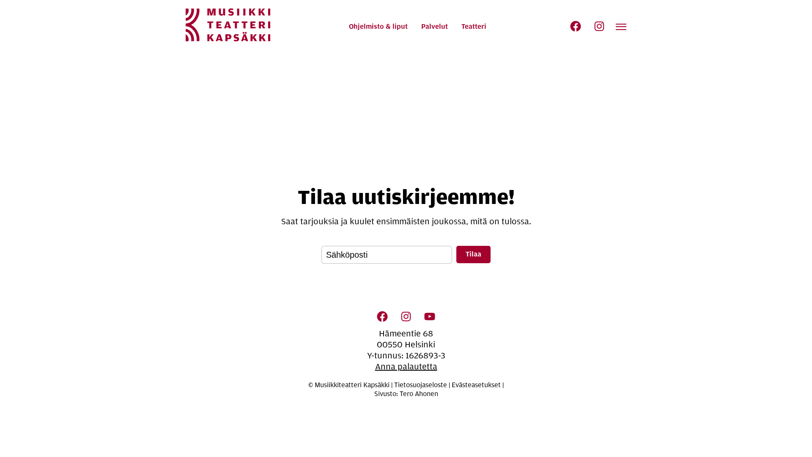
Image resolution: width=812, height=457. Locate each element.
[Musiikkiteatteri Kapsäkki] (228, 24)
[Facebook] (575, 26)
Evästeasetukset (476, 385)
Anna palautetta (406, 367)
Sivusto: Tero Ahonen (406, 394)
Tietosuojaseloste (420, 385)
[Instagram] (599, 26)
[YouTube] (430, 316)
